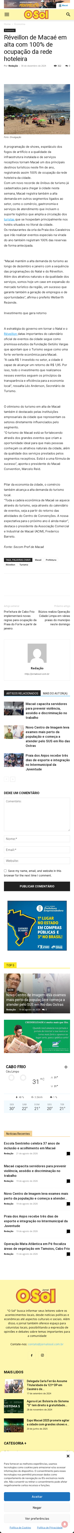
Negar (37, 1507)
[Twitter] (17, 75)
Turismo (24, 564)
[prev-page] (6, 779)
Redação (13, 65)
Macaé (38, 559)
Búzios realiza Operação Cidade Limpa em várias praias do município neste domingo (54, 618)
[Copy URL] (35, 75)
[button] (68, 1456)
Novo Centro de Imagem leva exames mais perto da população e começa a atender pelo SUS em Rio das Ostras (48, 736)
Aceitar (37, 1497)
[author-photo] (37, 662)
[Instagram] (42, 1355)
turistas (9, 219)
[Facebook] (8, 75)
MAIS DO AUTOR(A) (55, 693)
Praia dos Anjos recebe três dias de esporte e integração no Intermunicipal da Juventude (36, 1221)
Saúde (10, 990)
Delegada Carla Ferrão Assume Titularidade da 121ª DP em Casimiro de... (47, 1385)
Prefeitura (51, 559)
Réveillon (11, 334)
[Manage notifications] (65, 1524)
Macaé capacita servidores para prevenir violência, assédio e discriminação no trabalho (35, 1171)
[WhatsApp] (26, 75)
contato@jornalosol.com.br (46, 1344)
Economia (19, 24)
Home (7, 24)
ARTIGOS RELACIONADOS (22, 693)
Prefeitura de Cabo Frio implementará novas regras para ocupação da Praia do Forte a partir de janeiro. (20, 620)
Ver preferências (37, 1518)
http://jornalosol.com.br (37, 674)
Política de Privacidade (50, 1527)
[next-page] (12, 779)
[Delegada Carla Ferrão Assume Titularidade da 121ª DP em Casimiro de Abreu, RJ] (14, 1386)
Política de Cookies (20, 1527)
